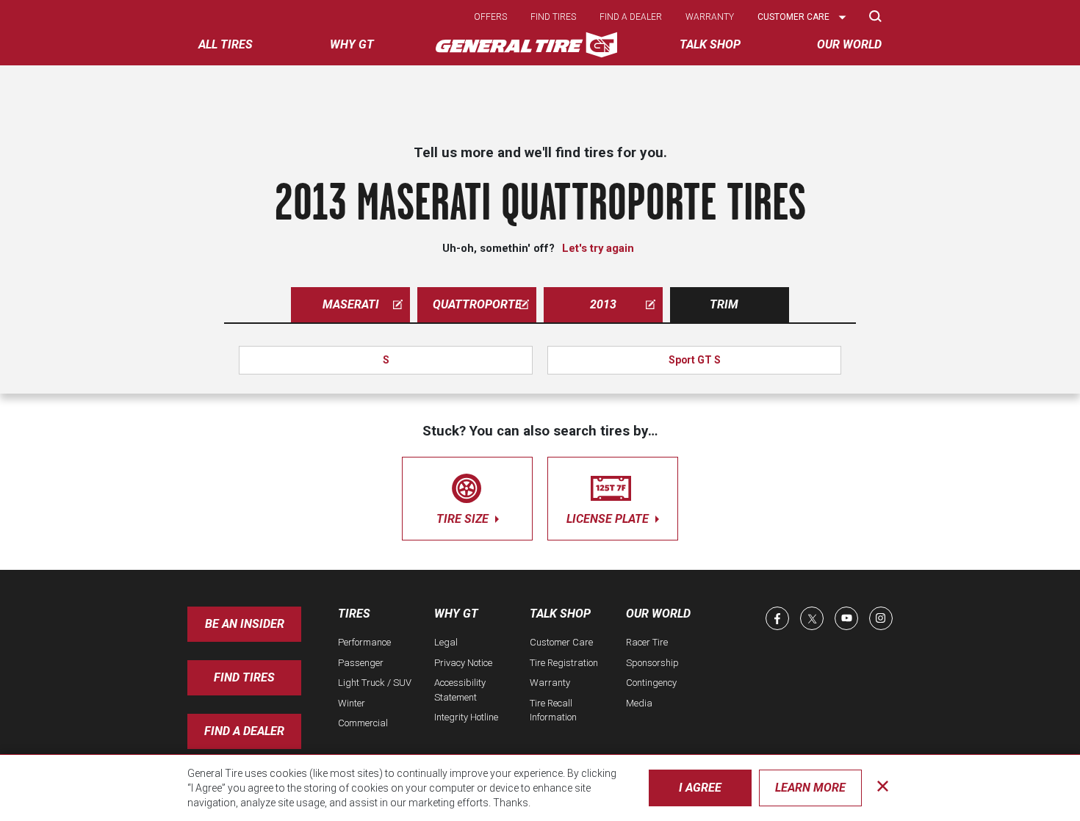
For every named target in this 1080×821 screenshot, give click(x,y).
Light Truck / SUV (374, 682)
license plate (609, 519)
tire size (464, 519)
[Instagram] (881, 618)
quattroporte (477, 304)
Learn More (810, 788)
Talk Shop (560, 614)
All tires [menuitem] (225, 44)
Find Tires (244, 677)
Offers (490, 17)
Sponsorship (652, 662)
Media (639, 703)
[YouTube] (846, 618)
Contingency (651, 682)
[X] (812, 618)
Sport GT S (695, 360)
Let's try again (598, 248)
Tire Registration (564, 662)
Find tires (553, 17)
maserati (351, 304)
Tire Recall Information (553, 710)
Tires (354, 614)
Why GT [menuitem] (352, 44)
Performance (364, 642)
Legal (446, 642)
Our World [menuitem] (849, 44)
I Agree (700, 788)
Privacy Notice (463, 662)
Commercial (363, 722)
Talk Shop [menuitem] (710, 44)
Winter (351, 703)
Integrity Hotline (466, 717)
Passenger (361, 662)
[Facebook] (777, 618)
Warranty (709, 17)
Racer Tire (647, 642)
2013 (603, 304)
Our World (658, 614)
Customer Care (561, 642)
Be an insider (244, 624)
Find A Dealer (244, 731)
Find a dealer (631, 17)
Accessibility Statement (460, 690)
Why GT (456, 614)
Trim (724, 304)
